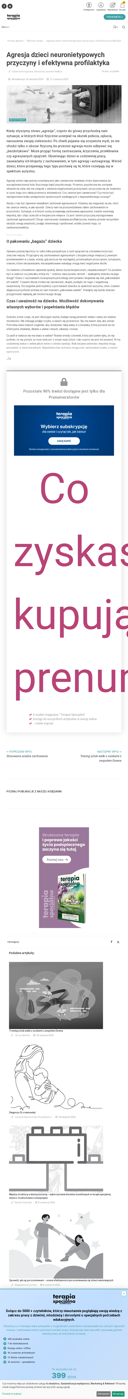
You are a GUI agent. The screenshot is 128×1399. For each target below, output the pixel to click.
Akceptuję (118, 1393)
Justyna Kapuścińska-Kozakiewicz (33, 1117)
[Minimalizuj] (123, 1293)
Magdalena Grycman (26, 1285)
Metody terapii (35, 40)
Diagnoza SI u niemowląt (22, 1112)
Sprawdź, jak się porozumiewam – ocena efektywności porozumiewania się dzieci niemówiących (61, 1280)
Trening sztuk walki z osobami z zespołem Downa (36, 1030)
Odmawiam (103, 1393)
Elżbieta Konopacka (22, 71)
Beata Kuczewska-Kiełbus (48, 71)
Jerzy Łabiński (22, 1035)
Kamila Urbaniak (23, 1202)
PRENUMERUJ (114, 17)
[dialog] (64, 1389)
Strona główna (15, 40)
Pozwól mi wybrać (12, 1393)
